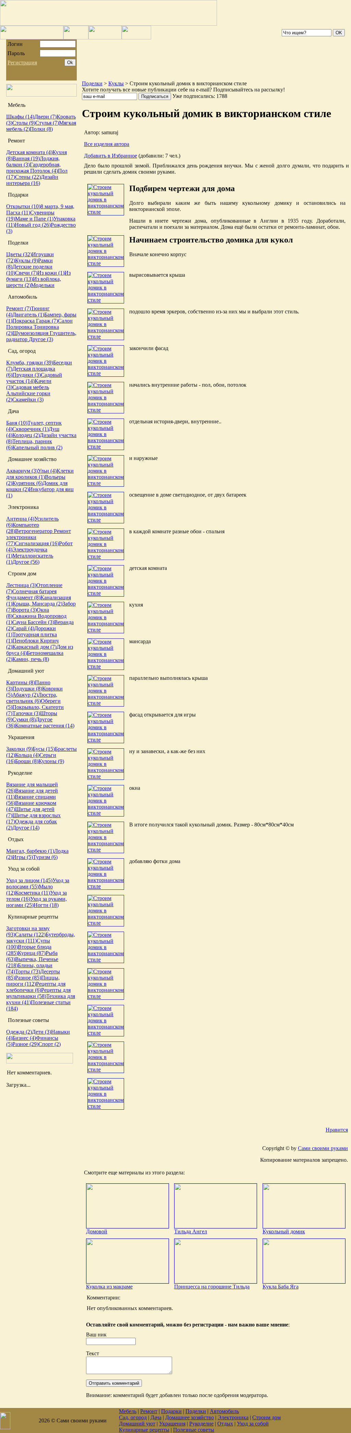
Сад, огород (133, 1417)
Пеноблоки (26, 641)
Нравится (337, 1130)
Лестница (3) (21, 585)
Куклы (116, 83)
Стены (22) (28, 177)
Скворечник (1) (30, 429)
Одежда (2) (19, 1032)
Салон (65, 321)
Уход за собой (253, 1423)
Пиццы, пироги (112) (33, 981)
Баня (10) (16, 423)
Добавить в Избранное (110, 156)
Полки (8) (41, 129)
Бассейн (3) (41, 622)
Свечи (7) (26, 273)
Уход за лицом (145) (29, 880)
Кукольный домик (284, 1231)
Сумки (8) (24, 719)
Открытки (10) (23, 206)
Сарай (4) (23, 628)
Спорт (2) (49, 1044)
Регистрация (22, 62)
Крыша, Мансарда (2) (37, 604)
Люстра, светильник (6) (31, 698)
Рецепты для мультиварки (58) (38, 993)
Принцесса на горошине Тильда (212, 1286)
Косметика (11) (32, 893)
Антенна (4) (20, 519)
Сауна (20, 622)
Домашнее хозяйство (189, 1417)
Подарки (171, 1411)
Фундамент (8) (23, 597)
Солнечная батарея (34, 591)
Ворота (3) (24, 610)
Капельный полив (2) (37, 447)
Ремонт (148, 1411)
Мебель (127, 1411)
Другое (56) (25, 562)
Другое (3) (41, 339)
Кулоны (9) (51, 761)
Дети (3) (41, 1032)
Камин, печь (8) (30, 659)
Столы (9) (23, 123)
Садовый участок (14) (34, 378)
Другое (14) (25, 828)
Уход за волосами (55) (37, 883)
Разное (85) (28, 978)
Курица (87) (32, 953)
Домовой (96, 1231)
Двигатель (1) (28, 314)
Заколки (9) (19, 749)
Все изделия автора (106, 144)
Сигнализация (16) (37, 543)
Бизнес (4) (24, 1038)
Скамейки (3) (28, 399)
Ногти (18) (46, 905)
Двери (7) (45, 117)
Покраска (24, 321)
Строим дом (266, 1417)
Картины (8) (20, 682)
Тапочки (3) (26, 713)
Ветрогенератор (34, 531)
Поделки (92, 83)
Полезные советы (193, 1430)
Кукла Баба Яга (281, 1286)
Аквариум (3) (22, 471)
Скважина (25, 616)
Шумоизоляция (31, 333)
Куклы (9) (26, 260)
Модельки (43, 285)
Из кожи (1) (50, 273)
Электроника (233, 1417)
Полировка (20, 327)
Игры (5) (22, 857)
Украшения (172, 1423)
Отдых (225, 1423)
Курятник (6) (27, 483)
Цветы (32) (19, 254)
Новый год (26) (33, 225)
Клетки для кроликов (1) (40, 474)
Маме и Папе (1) (34, 219)
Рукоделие (201, 1423)
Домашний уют (137, 1423)
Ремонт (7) (18, 308)
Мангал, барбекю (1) (30, 851)
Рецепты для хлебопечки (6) (35, 987)
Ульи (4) (47, 471)
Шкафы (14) (20, 117)
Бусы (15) (44, 749)
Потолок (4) (44, 171)
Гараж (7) (47, 321)
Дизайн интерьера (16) (32, 180)
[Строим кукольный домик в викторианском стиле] (105, 212)
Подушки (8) (27, 688)
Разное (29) (25, 1044)
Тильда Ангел (190, 1231)
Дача (155, 1417)
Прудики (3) (26, 375)
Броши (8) (26, 761)
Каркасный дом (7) (34, 647)
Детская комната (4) (29, 152)
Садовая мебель (30, 387)
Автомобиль (224, 1411)
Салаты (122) (30, 934)
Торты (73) (27, 971)
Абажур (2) (25, 695)
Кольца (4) (27, 755)
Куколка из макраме (109, 1286)
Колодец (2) (26, 435)
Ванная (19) (26, 158)
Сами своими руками (323, 1148)
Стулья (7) (47, 123)
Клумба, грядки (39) (29, 362)
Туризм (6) (45, 857)
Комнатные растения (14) (44, 725)
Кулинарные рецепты (144, 1430)
